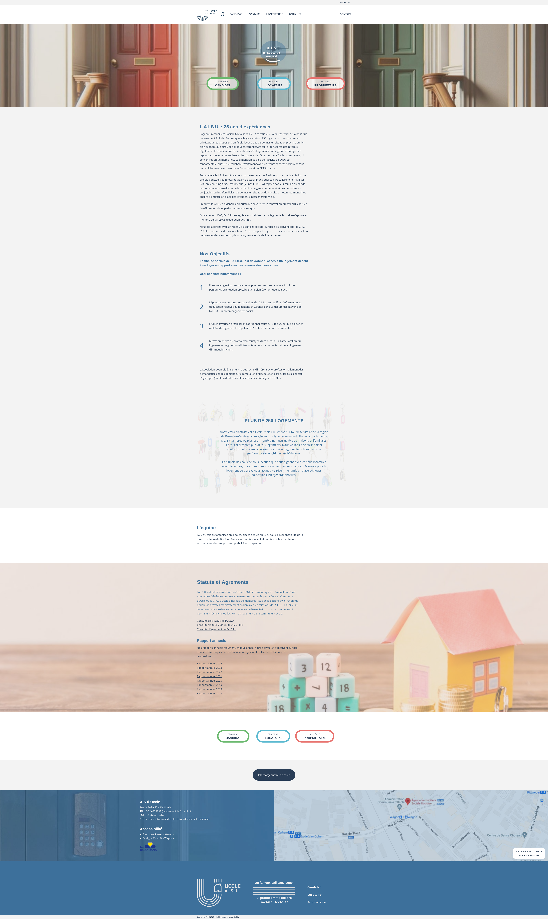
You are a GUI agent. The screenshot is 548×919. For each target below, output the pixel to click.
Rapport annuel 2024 (209, 663)
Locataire (314, 895)
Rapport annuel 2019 (209, 685)
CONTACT (345, 14)
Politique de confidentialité (227, 917)
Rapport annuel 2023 (209, 667)
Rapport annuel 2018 (209, 689)
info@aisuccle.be (155, 815)
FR (341, 2)
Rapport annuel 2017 (209, 693)
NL (349, 2)
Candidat (314, 887)
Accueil (222, 14)
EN (345, 2)
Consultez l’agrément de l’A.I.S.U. (216, 629)
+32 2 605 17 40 (153, 811)
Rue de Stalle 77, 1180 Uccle (529, 853)
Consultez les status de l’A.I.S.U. (215, 620)
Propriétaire (316, 902)
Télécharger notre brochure (274, 775)
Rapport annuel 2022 (209, 672)
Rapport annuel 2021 (209, 676)
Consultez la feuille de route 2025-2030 (220, 625)
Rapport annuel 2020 (209, 680)
